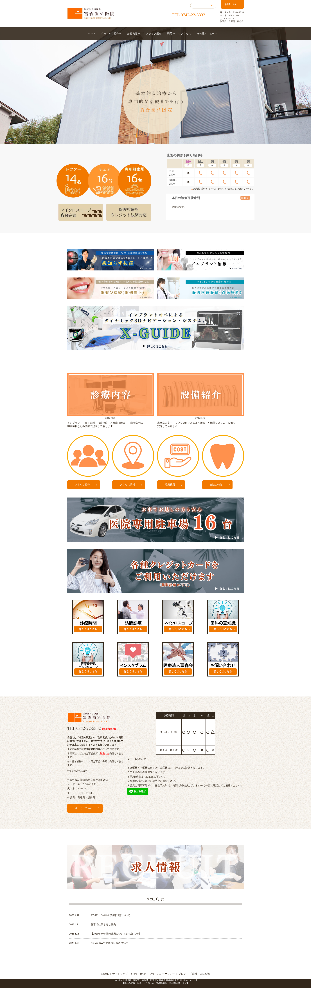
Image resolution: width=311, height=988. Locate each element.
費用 (169, 33)
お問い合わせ (232, 4)
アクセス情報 (127, 484)
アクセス (186, 33)
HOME (91, 33)
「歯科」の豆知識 (200, 974)
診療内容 (132, 33)
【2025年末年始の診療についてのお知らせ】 (116, 933)
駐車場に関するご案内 (103, 924)
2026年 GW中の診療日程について (110, 915)
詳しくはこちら (84, 808)
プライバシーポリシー (162, 974)
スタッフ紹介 (153, 33)
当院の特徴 (216, 484)
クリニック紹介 (110, 33)
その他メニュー (206, 33)
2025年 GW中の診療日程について (109, 943)
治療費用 (170, 484)
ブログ (182, 974)
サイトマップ (119, 974)
